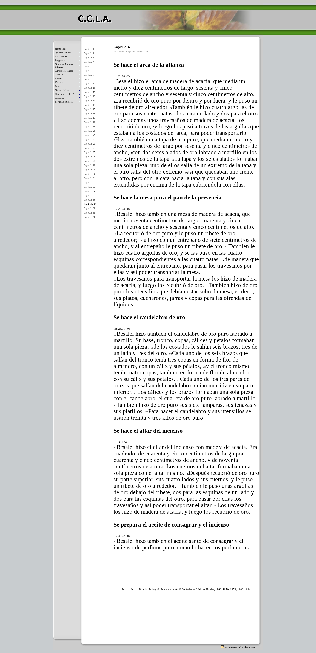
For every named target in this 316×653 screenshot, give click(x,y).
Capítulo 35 (89, 195)
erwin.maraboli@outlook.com (240, 646)
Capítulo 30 (89, 174)
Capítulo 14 (89, 105)
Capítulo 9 (89, 83)
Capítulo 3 (89, 57)
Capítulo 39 (89, 212)
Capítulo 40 (89, 217)
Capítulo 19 (89, 126)
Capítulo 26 (89, 156)
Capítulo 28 (89, 165)
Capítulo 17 (89, 118)
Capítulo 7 (89, 74)
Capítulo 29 (89, 169)
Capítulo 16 (89, 113)
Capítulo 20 (89, 130)
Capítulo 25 (89, 152)
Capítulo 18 (89, 122)
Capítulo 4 (89, 62)
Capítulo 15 (89, 109)
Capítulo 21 (89, 135)
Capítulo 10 (89, 87)
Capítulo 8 (89, 79)
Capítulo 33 (89, 186)
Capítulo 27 (89, 161)
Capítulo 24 (89, 148)
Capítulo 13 (89, 100)
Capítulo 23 (89, 143)
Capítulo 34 (89, 191)
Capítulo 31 (89, 178)
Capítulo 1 (89, 49)
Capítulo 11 (89, 92)
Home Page (60, 48)
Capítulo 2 (89, 53)
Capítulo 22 (89, 139)
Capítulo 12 (89, 96)
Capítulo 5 (89, 66)
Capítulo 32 (89, 182)
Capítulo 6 (89, 70)
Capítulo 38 (89, 208)
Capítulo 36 (89, 199)
